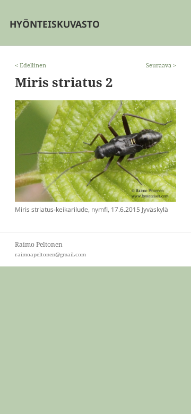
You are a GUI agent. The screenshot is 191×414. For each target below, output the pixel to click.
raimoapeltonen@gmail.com (50, 254)
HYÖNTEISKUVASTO (55, 24)
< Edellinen (30, 65)
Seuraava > (161, 65)
